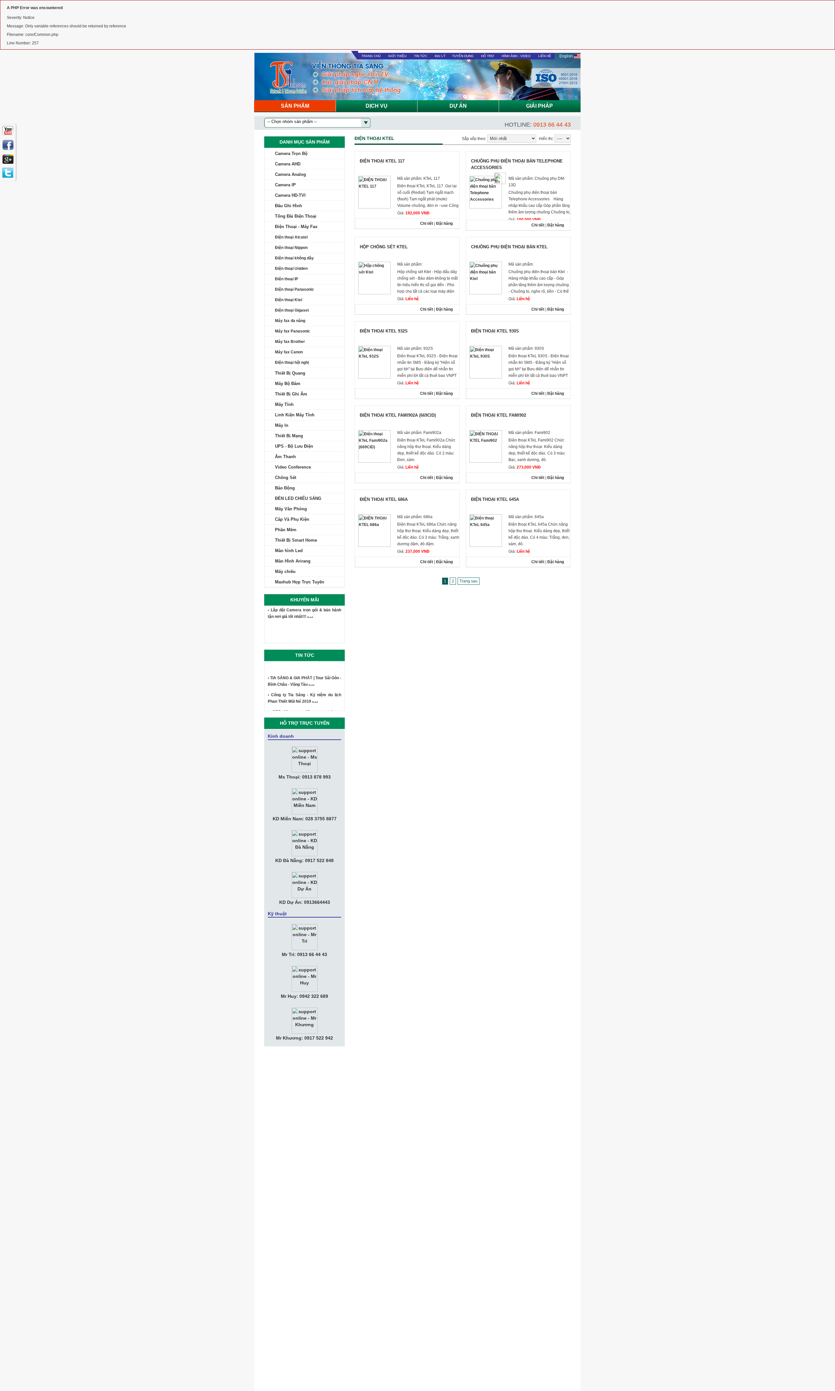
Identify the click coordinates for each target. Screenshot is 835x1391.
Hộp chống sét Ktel (384, 246)
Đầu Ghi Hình (288, 205)
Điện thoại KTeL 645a (495, 499)
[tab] (304, 153)
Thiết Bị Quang (290, 373)
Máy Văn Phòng (291, 508)
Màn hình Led (289, 550)
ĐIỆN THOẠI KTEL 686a (384, 499)
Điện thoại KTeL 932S (384, 331)
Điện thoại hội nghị (292, 362)
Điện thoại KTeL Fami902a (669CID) (398, 415)
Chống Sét (285, 477)
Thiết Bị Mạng (289, 435)
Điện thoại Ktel (288, 300)
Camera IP (285, 184)
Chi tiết (426, 223)
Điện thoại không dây (294, 258)
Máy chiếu (285, 571)
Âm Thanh (285, 456)
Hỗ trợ (487, 56)
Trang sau (469, 581)
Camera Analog (290, 174)
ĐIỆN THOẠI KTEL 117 (382, 161)
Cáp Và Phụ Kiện (292, 519)
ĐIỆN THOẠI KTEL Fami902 (498, 415)
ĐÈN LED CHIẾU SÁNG (298, 498)
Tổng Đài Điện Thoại (295, 216)
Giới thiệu (397, 56)
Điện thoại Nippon (291, 247)
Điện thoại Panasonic (294, 289)
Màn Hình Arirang (293, 561)
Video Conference (293, 467)
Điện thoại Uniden (291, 268)
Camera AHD (287, 164)
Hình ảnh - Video (516, 56)
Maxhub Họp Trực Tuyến (299, 582)
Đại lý (440, 56)
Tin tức (420, 56)
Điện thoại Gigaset (292, 310)
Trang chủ (371, 56)
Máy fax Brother (290, 341)
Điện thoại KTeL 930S (495, 331)
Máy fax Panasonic (292, 331)
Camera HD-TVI (290, 195)
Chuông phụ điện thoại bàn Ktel (509, 246)
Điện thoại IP (286, 279)
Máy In (281, 425)
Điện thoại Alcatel (291, 237)
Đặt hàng (444, 223)
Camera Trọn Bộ (291, 153)
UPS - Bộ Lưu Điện (294, 446)
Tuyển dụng (463, 56)
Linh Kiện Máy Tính (294, 414)
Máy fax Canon (289, 352)
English (566, 56)
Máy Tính (284, 404)
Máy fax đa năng (290, 320)
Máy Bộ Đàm (287, 383)
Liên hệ (544, 56)
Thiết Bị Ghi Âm (291, 394)
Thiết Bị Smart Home (296, 540)
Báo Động (285, 488)
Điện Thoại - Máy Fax (296, 226)
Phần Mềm (285, 529)
